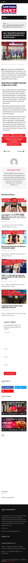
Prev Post (7, 151)
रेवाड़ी (4, 264)
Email (6, 357)
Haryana (21, 199)
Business (7, 135)
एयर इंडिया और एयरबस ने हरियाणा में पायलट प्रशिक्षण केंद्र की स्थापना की (12, 306)
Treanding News (13, 201)
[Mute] (22, 413)
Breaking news (6, 199)
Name (6, 349)
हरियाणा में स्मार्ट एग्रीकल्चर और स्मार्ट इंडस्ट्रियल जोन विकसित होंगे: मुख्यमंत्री (13, 247)
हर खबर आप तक (22, 201)
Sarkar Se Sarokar (7, 262)
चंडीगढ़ (14, 233)
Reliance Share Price (14, 144)
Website (6, 365)
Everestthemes (10, 561)
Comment (7, 332)
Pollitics (5, 201)
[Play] (3, 413)
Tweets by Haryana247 (7, 497)
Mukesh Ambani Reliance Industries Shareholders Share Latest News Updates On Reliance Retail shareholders (14, 139)
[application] (14, 408)
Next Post (20, 151)
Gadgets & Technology (8, 292)
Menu (5, 17)
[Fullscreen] (24, 413)
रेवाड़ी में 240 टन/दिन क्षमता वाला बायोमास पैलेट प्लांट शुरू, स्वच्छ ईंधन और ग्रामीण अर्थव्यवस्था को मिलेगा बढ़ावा (13, 277)
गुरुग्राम (15, 294)
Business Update (18, 135)
